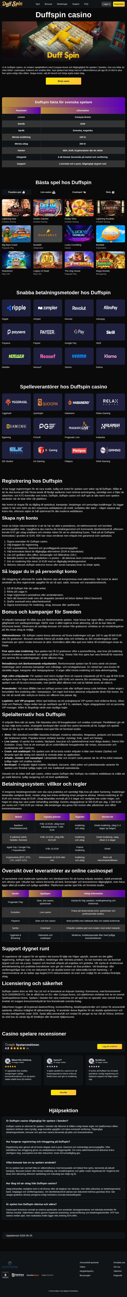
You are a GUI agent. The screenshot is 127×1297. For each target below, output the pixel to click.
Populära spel (14, 192)
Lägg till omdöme (109, 1046)
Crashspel (77, 192)
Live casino (46, 192)
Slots (108, 192)
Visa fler (63, 1092)
